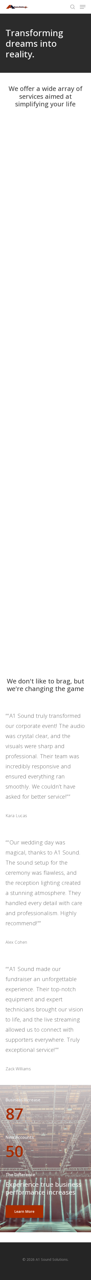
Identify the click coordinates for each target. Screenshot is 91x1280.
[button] (82, 6)
